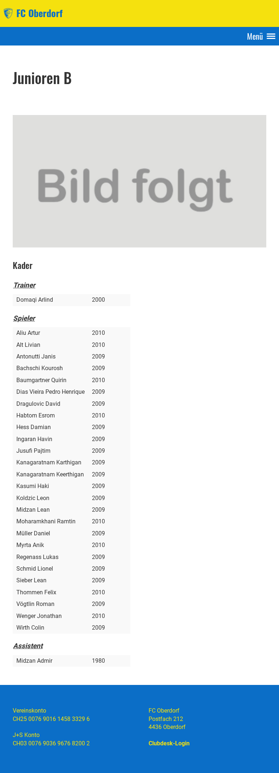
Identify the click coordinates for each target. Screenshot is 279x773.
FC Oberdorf (39, 13)
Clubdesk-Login (169, 743)
